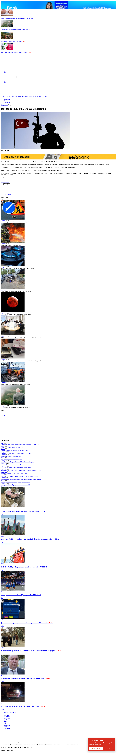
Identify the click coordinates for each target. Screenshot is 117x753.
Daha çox (3, 486)
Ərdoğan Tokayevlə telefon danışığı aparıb (11, 459)
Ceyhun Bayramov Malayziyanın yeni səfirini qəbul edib (15, 450)
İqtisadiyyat (31, 96)
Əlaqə (5, 100)
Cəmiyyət (19, 96)
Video (45, 96)
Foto (43, 96)
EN (5, 71)
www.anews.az (5, 182)
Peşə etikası (7, 102)
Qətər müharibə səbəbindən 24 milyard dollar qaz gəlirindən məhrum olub (19, 476)
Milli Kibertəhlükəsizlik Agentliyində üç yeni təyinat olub (15, 473)
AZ (5, 70)
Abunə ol (3, 415)
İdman (36, 96)
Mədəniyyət (25, 96)
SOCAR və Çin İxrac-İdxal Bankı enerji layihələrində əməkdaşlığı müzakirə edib (21, 470)
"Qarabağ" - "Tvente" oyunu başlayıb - (12, 447)
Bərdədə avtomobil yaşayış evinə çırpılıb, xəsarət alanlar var (16, 464)
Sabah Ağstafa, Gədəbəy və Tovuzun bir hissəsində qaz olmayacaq (17, 462)
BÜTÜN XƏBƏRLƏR (7, 96)
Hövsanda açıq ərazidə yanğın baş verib (11, 456)
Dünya (40, 96)
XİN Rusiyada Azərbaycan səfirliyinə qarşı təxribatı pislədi (15, 482)
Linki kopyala (7, 194)
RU (5, 72)
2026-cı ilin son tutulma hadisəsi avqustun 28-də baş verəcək (16, 467)
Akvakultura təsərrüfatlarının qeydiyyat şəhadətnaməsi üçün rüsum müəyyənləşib (21, 479)
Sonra (108, 748)
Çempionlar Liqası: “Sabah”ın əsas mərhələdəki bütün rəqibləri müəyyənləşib (20, 444)
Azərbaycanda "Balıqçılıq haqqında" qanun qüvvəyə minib (15, 485)
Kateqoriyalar (4, 105)
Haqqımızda (7, 99)
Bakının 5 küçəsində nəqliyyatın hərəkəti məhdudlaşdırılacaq (16, 453)
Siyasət (15, 96)
